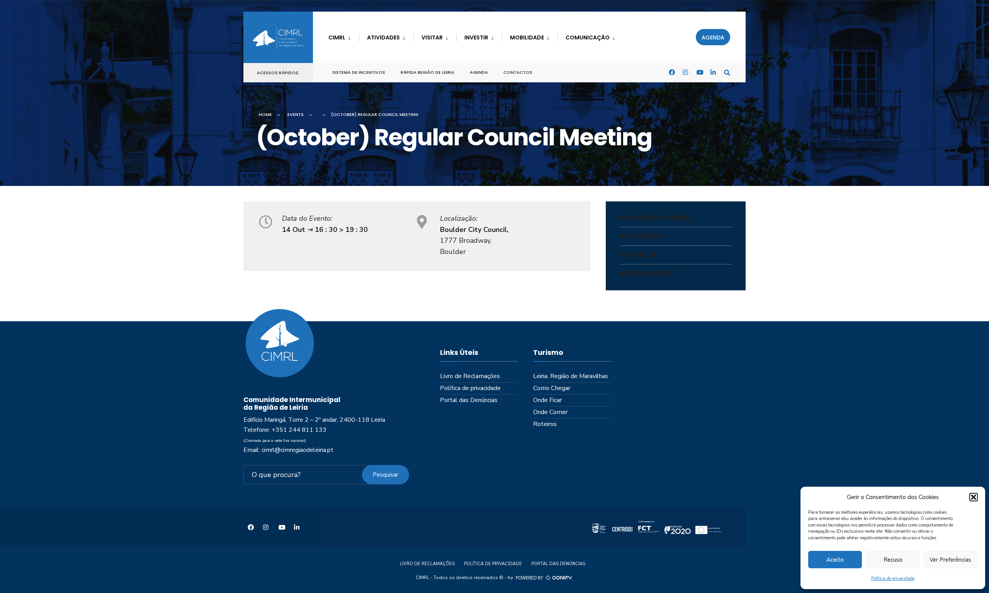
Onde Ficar (547, 400)
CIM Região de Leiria (655, 217)
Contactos (517, 72)
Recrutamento (647, 273)
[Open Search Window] (727, 72)
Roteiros (545, 424)
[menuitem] (343, 36)
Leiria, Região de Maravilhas (570, 376)
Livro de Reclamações (470, 376)
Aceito (835, 560)
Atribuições (641, 236)
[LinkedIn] (713, 72)
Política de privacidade (892, 578)
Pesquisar (385, 475)
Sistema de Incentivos (358, 72)
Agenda (713, 37)
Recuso (893, 560)
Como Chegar (551, 388)
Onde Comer (550, 412)
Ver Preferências (950, 560)
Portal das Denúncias (469, 400)
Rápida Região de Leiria (427, 72)
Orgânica (637, 254)
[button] (973, 497)
